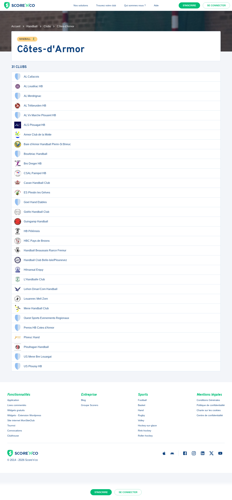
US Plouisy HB (33, 366)
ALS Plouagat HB (34, 124)
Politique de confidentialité (211, 405)
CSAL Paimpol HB (35, 173)
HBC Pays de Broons (37, 240)
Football (142, 400)
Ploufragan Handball (36, 347)
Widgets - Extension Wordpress (24, 415)
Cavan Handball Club (37, 182)
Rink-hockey (144, 430)
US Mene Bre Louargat (37, 356)
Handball (32, 26)
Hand (141, 410)
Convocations (14, 430)
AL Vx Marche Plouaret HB (40, 115)
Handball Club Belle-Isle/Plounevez (45, 260)
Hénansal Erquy (33, 269)
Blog (83, 400)
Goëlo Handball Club (36, 211)
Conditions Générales (208, 400)
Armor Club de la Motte (37, 134)
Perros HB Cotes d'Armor (39, 327)
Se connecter (216, 5)
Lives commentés (16, 405)
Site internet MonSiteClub (21, 420)
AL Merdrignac (32, 96)
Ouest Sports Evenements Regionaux (46, 318)
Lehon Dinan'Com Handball (40, 289)
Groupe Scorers (89, 405)
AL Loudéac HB (33, 86)
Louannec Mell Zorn (36, 298)
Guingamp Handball (36, 221)
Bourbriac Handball (35, 153)
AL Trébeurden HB (35, 105)
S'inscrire (189, 5)
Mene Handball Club (36, 308)
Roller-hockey (145, 435)
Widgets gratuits (16, 410)
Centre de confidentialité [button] (210, 415)
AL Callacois (31, 76)
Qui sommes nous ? (135, 5)
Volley (141, 420)
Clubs (47, 26)
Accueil (15, 26)
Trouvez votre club (106, 5)
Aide (156, 5)
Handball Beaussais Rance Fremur (45, 250)
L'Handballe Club (34, 279)
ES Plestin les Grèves (37, 192)
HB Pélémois (32, 231)
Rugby (141, 415)
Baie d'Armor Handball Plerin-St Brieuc (47, 144)
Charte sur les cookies (209, 410)
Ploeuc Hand (32, 337)
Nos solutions (81, 5)
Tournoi (11, 425)
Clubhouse (13, 435)
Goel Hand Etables (35, 202)
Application (13, 400)
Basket (141, 405)
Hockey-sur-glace (147, 425)
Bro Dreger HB (33, 163)
